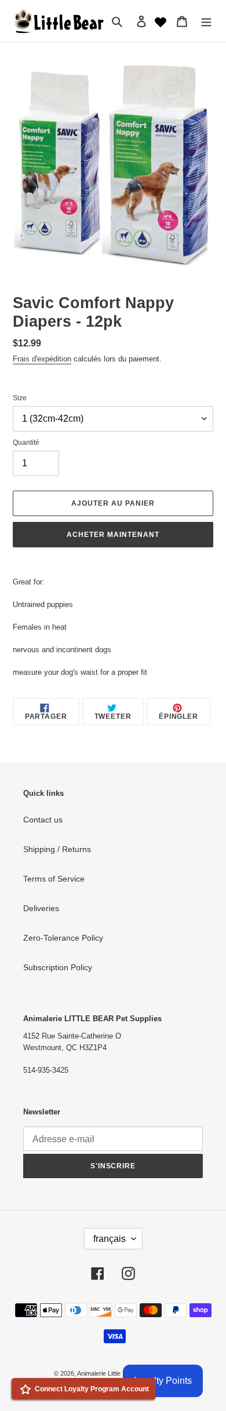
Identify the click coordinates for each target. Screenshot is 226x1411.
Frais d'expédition (42, 358)
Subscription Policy (57, 967)
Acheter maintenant (113, 535)
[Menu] (206, 20)
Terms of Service (54, 878)
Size (20, 398)
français (109, 1239)
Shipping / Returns (57, 849)
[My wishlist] (160, 21)
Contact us (43, 819)
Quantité (26, 442)
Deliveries (41, 908)
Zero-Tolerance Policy (63, 937)
